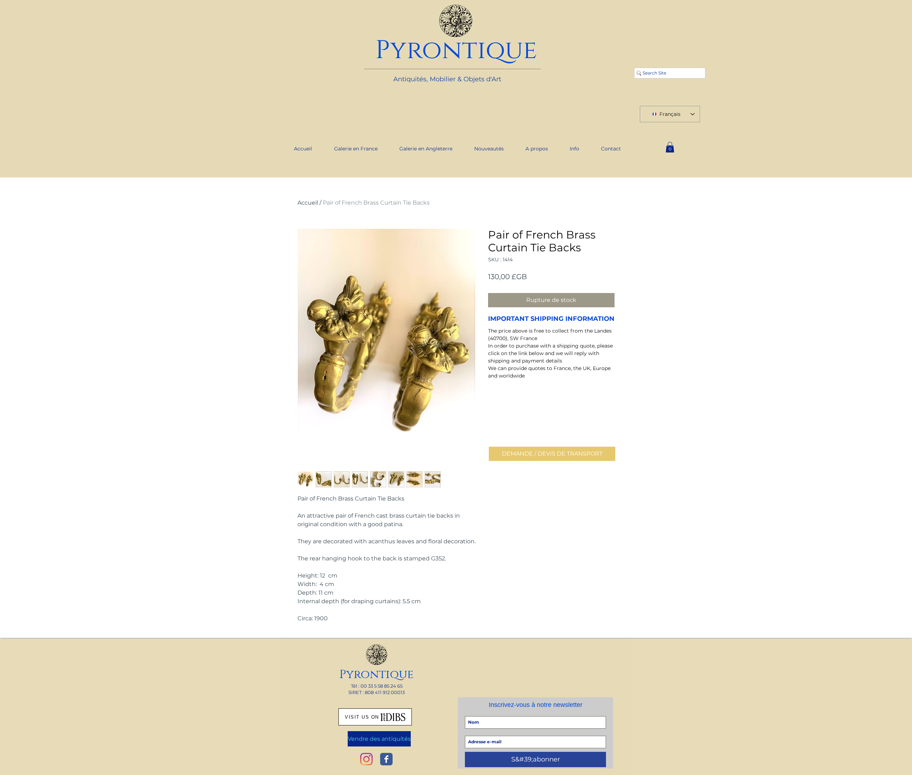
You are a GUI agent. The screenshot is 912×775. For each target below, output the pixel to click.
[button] (669, 147)
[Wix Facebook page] (386, 759)
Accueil (307, 202)
